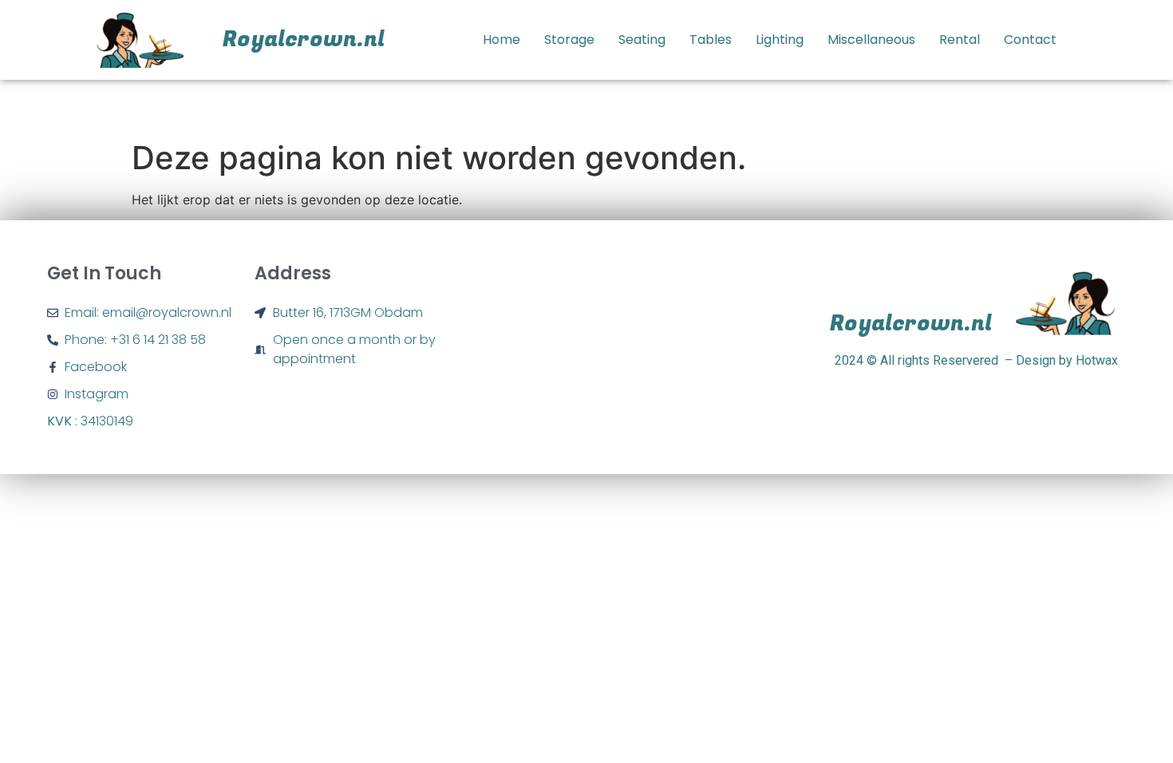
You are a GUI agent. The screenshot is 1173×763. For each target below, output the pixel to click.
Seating (641, 39)
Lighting (780, 39)
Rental (959, 39)
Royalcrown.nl (304, 39)
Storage (569, 39)
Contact (1030, 39)
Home (501, 39)
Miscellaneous (871, 39)
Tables (710, 39)
